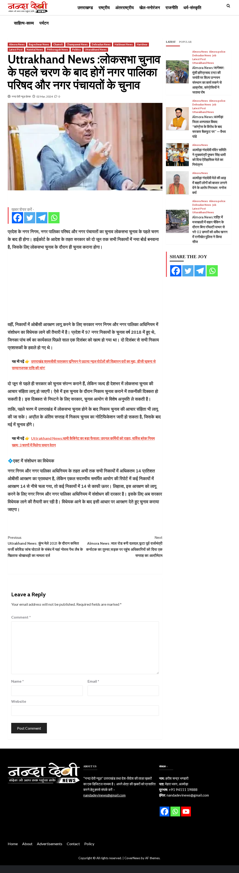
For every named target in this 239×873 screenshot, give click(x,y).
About (27, 843)
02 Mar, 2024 (44, 96)
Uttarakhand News (96, 49)
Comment (21, 617)
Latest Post (16, 49)
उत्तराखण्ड (85, 7)
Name (17, 681)
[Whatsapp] (54, 217)
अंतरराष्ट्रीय (124, 7)
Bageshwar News (39, 44)
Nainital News (35, 49)
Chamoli (58, 44)
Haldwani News (124, 44)
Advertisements (49, 843)
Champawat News (77, 44)
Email (93, 681)
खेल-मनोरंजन (149, 7)
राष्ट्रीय (104, 7)
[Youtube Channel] (186, 811)
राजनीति (171, 7)
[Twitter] (29, 217)
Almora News (17, 44)
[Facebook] (17, 217)
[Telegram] (41, 217)
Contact (73, 843)
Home (13, 843)
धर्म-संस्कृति (192, 7)
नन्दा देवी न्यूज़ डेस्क (21, 96)
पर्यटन (44, 23)
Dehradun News (101, 44)
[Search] (228, 6)
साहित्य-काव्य (24, 23)
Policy (89, 843)
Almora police (217, 52)
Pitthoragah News (57, 49)
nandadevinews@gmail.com (104, 795)
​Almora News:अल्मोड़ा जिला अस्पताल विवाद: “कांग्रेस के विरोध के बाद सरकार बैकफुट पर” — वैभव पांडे (209, 127)
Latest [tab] (171, 41)
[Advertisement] (85, 286)
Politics (76, 49)
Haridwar (142, 44)
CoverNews (132, 858)
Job (214, 55)
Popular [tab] (185, 41)
